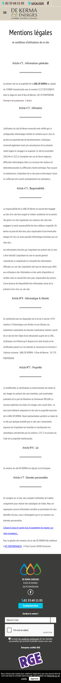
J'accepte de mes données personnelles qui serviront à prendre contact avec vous (31, 640)
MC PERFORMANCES (13, 546)
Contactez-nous (30, 605)
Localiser (37, 3)
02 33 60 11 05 (14, 3)
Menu (5, 12)
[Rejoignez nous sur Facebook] (48, 4)
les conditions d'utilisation (29, 638)
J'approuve (34, 678)
